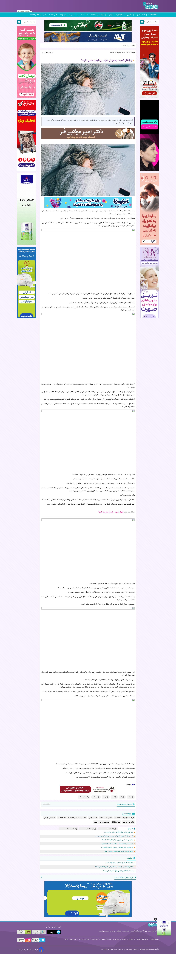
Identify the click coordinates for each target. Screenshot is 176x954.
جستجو (131, 939)
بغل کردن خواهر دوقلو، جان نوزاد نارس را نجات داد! (118, 832)
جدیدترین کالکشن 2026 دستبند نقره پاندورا (72, 817)
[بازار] (24, 932)
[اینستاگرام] (24, 942)
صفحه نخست (152, 15)
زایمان (111, 15)
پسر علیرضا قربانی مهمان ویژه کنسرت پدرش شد (118, 870)
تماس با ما (116, 939)
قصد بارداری (141, 15)
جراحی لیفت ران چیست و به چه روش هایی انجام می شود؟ (114, 866)
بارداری (119, 15)
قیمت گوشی (93, 817)
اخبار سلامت (53, 15)
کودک (94, 15)
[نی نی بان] (151, 5)
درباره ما (124, 939)
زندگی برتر (73, 939)
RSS (66, 939)
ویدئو (64, 15)
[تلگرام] (38, 942)
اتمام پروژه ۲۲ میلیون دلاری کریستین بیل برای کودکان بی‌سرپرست (114, 836)
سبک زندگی (74, 15)
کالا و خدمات (34, 15)
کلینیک (44, 15)
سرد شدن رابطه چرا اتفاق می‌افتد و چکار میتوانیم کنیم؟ (117, 844)
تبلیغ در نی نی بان (84, 939)
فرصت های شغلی (106, 939)
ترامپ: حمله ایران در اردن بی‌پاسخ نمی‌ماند (119, 862)
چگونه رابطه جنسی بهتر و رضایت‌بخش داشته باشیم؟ (117, 840)
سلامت (85, 15)
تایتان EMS (116, 822)
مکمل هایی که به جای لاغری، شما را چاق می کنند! (119, 851)
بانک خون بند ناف (128, 822)
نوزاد (102, 15)
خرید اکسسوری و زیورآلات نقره (124, 817)
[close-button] (155, 919)
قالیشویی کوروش (49, 817)
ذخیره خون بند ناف (105, 817)
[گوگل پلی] (39, 932)
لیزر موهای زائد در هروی (101, 822)
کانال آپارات (95, 939)
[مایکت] (54, 932)
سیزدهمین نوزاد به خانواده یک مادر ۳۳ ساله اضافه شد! (117, 847)
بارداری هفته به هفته (142, 939)
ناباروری (129, 15)
